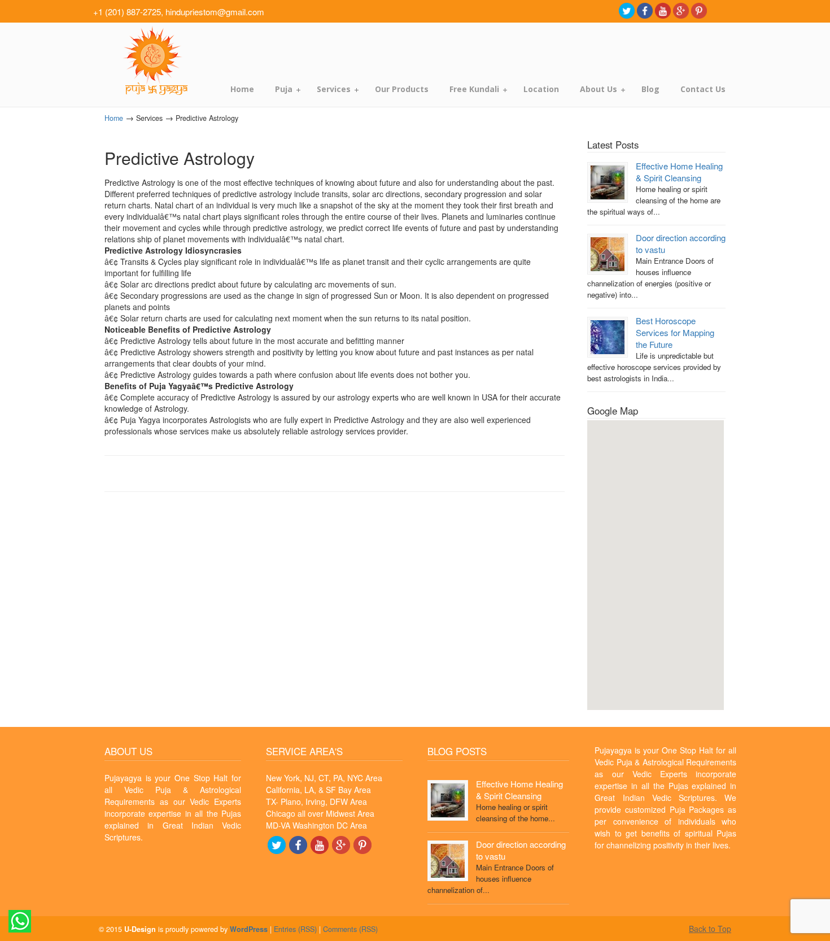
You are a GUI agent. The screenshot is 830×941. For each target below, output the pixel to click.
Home (113, 118)
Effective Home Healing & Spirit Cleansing (679, 172)
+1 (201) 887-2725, (128, 12)
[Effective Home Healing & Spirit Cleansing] (607, 181)
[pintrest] (699, 9)
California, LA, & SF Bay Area (318, 789)
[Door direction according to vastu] (607, 253)
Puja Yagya (153, 60)
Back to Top (710, 928)
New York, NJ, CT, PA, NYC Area (324, 777)
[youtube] (663, 9)
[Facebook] (645, 9)
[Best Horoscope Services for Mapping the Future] (607, 335)
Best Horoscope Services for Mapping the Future (675, 332)
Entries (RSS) (295, 929)
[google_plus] (681, 9)
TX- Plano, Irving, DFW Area (316, 801)
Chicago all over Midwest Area (320, 813)
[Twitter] (627, 9)
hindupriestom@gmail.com (214, 12)
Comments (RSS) (350, 929)
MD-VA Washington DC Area (316, 825)
